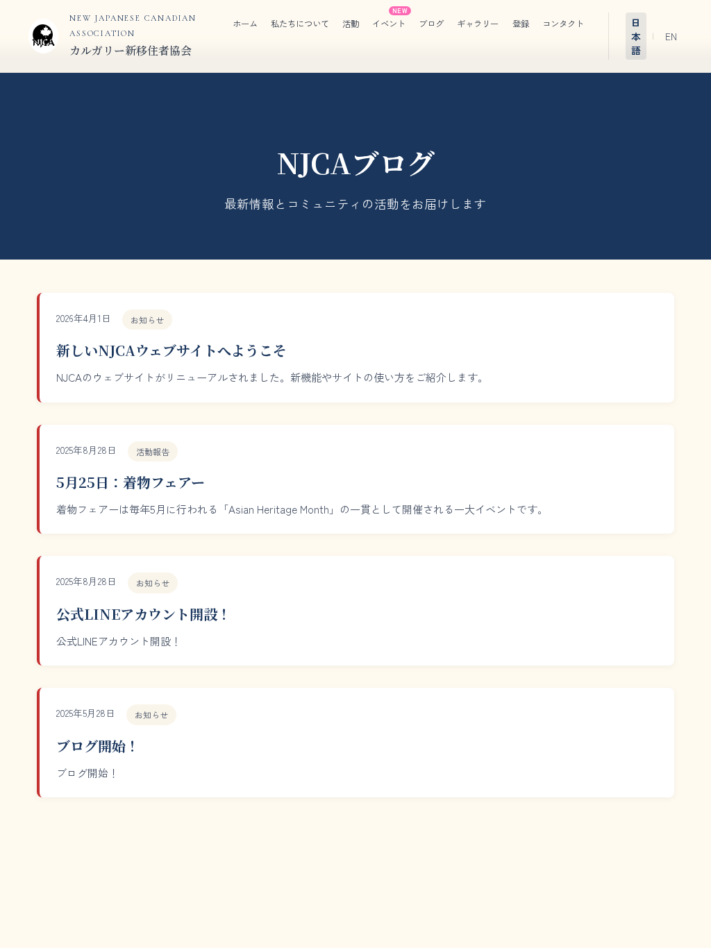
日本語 (636, 36)
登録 (520, 23)
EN (671, 36)
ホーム (245, 23)
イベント (388, 23)
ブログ (431, 23)
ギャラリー (478, 23)
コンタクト (563, 23)
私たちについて (300, 23)
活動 (350, 23)
